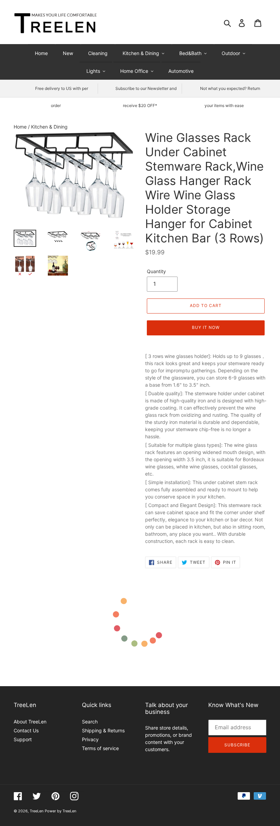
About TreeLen (30, 721)
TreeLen (36, 811)
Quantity (156, 271)
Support (23, 739)
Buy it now (206, 327)
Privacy (90, 739)
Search (90, 721)
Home (21, 127)
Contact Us (26, 730)
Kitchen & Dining (49, 127)
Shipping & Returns (103, 730)
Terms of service (100, 748)
